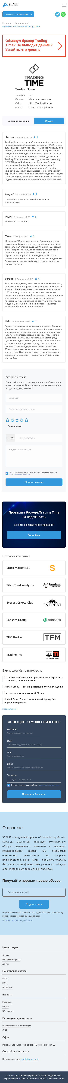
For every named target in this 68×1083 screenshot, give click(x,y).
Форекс (5, 955)
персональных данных (19, 474)
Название (12, 729)
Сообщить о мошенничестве (18, 14)
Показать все (9, 708)
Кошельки (7, 1002)
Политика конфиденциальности (17, 920)
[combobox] (10, 438)
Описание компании (18, 120)
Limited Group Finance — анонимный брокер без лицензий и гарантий (30, 701)
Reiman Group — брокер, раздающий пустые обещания (33, 686)
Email (10, 763)
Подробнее (34, 535)
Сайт (9, 740)
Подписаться (34, 904)
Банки (5, 978)
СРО (4, 1030)
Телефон (12, 775)
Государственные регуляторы (16, 1025)
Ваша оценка (15, 426)
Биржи (5, 1006)
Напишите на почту (20, 1059)
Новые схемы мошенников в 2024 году (24, 692)
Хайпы (5, 963)
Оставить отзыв (34, 482)
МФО (4, 983)
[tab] (19, 121)
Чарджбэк (7, 987)
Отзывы (49, 120)
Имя (9, 752)
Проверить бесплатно (34, 794)
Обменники (7, 1011)
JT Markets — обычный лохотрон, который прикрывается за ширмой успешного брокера (33, 679)
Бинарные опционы (11, 959)
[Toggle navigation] (64, 5)
